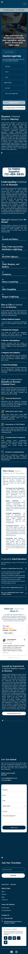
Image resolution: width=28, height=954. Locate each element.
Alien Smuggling (9, 289)
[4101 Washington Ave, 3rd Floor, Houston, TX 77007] (2, 921)
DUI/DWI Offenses (10, 257)
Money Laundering (10, 282)
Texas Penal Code (15, 197)
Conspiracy (6, 274)
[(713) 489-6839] (2, 918)
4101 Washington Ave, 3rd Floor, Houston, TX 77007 (13, 922)
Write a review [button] (8, 633)
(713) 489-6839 (8, 918)
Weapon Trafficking (10, 297)
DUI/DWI (22, 143)
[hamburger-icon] (24, 4)
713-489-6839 (14, 171)
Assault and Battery (10, 239)
